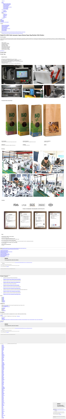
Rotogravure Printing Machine (7, 3)
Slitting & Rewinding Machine (7, 4)
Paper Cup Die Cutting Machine (39, 319)
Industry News (5, 11)
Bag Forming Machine (24, 319)
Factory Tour (4, 15)
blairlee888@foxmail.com (6, 306)
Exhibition (4, 10)
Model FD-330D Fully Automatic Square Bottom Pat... (12, 282)
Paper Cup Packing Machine (31, 319)
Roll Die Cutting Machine (5, 26)
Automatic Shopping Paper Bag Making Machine (6, 251)
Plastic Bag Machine (5, 6)
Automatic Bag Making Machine (4, 250)
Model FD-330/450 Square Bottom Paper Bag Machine (12, 279)
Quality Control (5, 14)
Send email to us (2, 50)
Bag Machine (19, 319)
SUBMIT (1, 315)
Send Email (1, 321)
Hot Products (3, 317)
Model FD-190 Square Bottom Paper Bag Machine (11, 285)
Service (4, 16)
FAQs (2, 12)
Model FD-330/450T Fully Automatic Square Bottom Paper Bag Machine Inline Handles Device (14, 248)
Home (2, 2)
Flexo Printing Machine (6, 5)
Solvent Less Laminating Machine (6, 28)
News (2, 9)
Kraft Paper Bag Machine (3, 255)
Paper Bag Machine (5, 8)
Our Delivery (5, 17)
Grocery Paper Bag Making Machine (4, 253)
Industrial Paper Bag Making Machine (5, 254)
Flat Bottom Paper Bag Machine (4, 252)
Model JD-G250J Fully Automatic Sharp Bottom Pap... (12, 288)
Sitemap (3, 318)
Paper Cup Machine (5, 7)
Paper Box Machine (4, 30)
